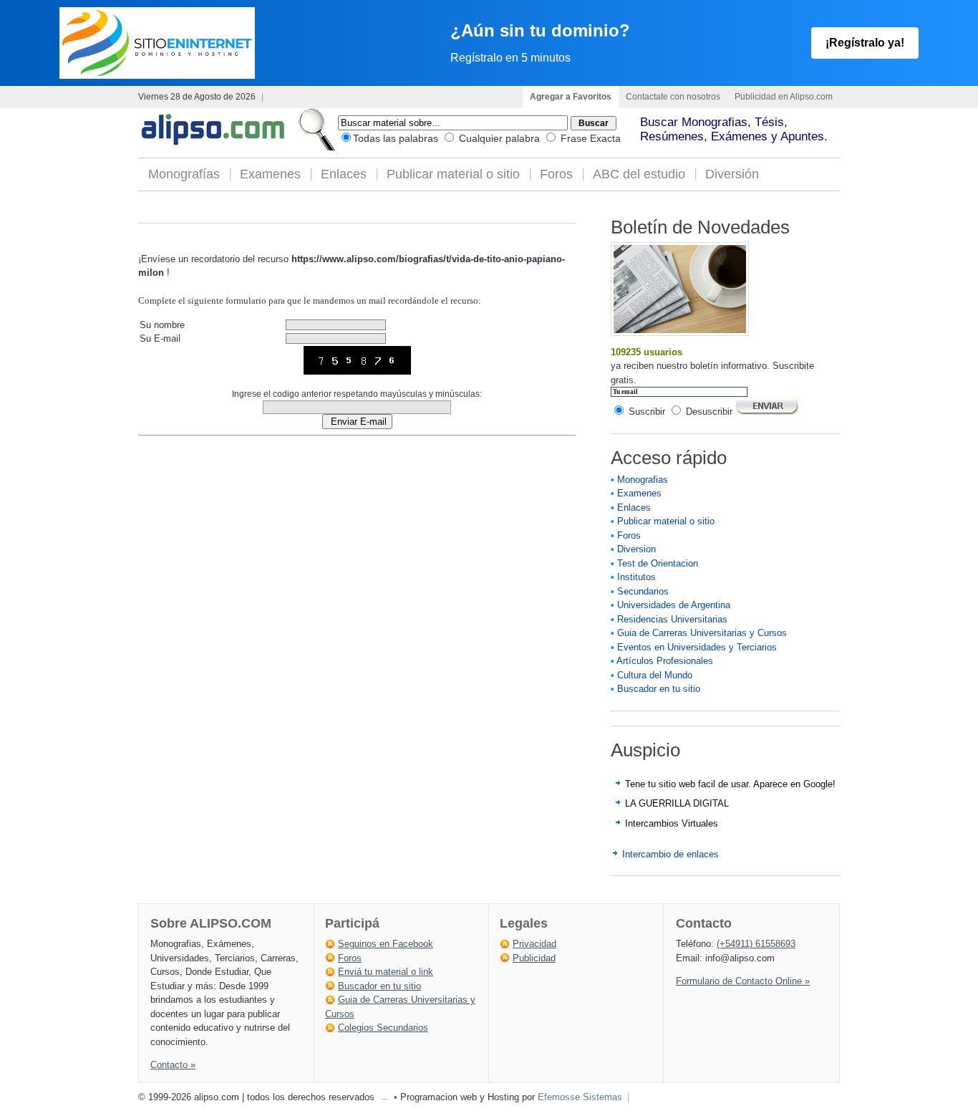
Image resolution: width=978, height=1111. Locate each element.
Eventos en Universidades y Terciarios (697, 647)
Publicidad (534, 958)
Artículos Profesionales (664, 660)
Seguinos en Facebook (385, 943)
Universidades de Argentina (673, 605)
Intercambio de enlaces (670, 854)
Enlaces (344, 174)
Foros (556, 174)
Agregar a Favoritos (570, 97)
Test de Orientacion (657, 563)
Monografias (642, 479)
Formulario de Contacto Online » (743, 981)
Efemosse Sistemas (580, 1097)
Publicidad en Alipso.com (784, 97)
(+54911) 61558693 (756, 943)
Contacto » (172, 1064)
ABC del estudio (639, 174)
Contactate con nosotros (673, 97)
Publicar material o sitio (453, 174)
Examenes (270, 174)
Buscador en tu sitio (658, 688)
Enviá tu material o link (385, 971)
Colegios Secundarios (383, 1027)
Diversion (636, 549)
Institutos (636, 577)
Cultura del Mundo (654, 675)
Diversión (732, 174)
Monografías (184, 174)
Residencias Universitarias (672, 619)
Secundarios (643, 591)
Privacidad (534, 943)
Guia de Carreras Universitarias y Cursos (702, 632)
